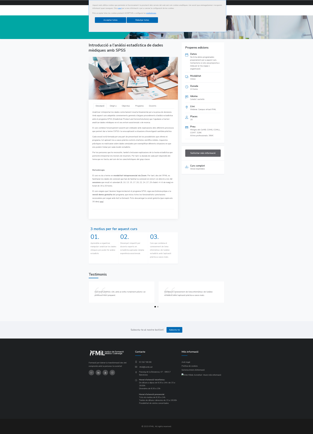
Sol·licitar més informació (203, 153)
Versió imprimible (197, 168)
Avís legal (186, 362)
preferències (151, 13)
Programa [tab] (139, 106)
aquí (119, 8)
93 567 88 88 (145, 362)
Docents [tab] (152, 106)
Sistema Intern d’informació (193, 370)
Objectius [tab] (126, 106)
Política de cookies (190, 366)
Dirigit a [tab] (113, 106)
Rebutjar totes (142, 20)
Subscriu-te (174, 329)
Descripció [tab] (100, 106)
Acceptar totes (110, 20)
